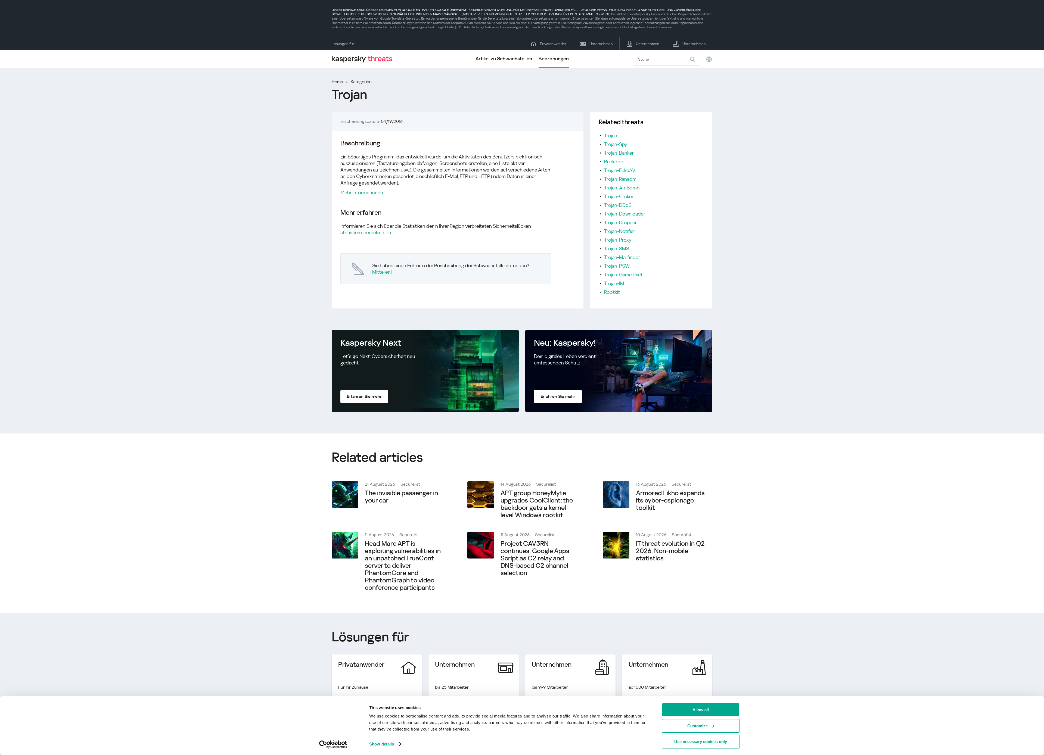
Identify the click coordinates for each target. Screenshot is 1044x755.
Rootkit (612, 292)
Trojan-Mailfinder (622, 257)
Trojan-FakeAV (619, 170)
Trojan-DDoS (618, 205)
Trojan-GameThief (623, 274)
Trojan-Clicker (618, 196)
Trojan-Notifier (619, 231)
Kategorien (361, 81)
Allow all (700, 709)
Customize (697, 725)
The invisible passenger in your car (401, 496)
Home (337, 81)
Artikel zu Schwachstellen (504, 58)
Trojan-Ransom (620, 179)
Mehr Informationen (361, 192)
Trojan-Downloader (624, 214)
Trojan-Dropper (620, 222)
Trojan (610, 135)
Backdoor (614, 161)
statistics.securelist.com (366, 232)
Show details (381, 744)
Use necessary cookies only (700, 741)
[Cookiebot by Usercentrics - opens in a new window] (333, 744)
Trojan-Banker (619, 153)
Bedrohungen (554, 58)
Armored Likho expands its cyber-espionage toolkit (670, 500)
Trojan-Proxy (617, 240)
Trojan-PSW (617, 266)
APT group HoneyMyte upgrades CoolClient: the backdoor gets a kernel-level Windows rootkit (537, 504)
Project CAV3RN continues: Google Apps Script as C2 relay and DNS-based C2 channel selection (535, 558)
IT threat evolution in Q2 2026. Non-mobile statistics (670, 551)
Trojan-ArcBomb (622, 188)
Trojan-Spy (615, 144)
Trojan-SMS (616, 248)
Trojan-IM (614, 283)
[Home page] (364, 59)
